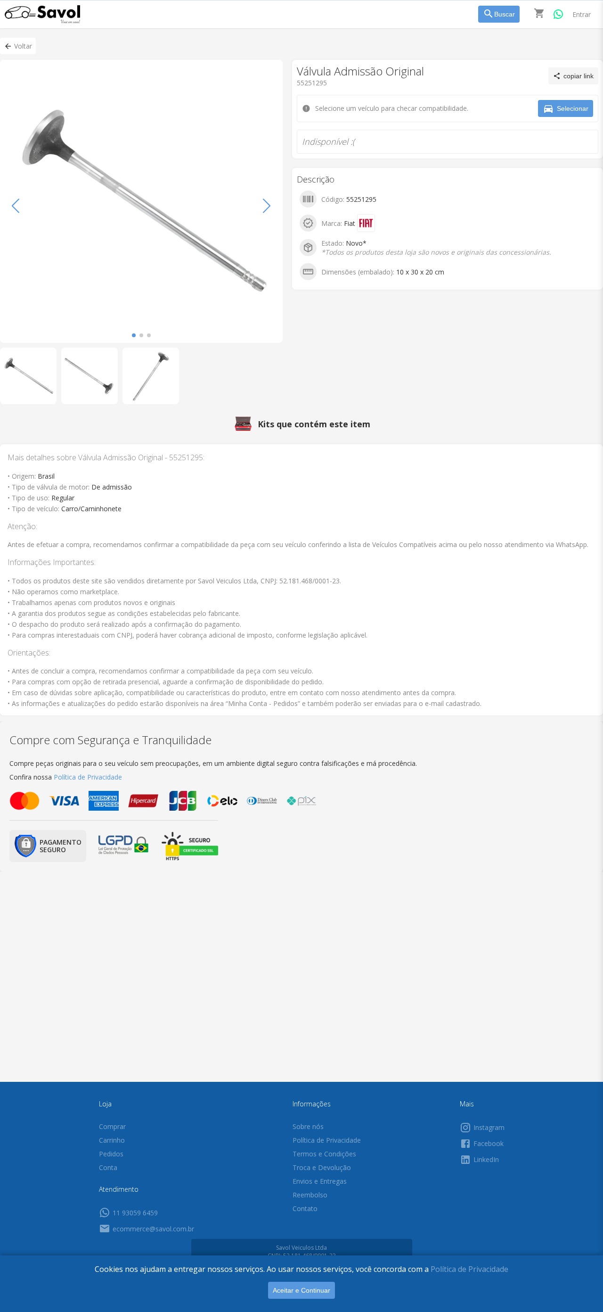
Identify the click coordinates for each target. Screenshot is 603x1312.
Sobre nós (308, 1126)
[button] (18, 46)
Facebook (488, 1143)
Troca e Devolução (322, 1167)
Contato (305, 1208)
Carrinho (112, 1140)
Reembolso (310, 1194)
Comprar (112, 1126)
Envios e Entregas (320, 1181)
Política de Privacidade (469, 1269)
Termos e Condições (324, 1153)
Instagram (489, 1127)
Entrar (581, 14)
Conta (108, 1167)
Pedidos (111, 1153)
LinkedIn (486, 1159)
